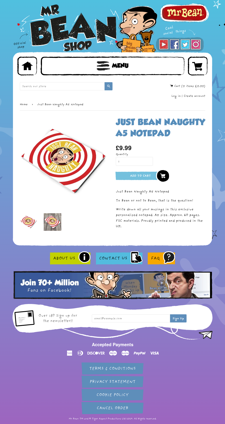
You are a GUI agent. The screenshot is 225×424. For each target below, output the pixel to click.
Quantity (122, 154)
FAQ (155, 258)
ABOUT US (64, 258)
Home (24, 104)
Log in (176, 96)
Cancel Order (112, 408)
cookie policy (112, 395)
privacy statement (113, 382)
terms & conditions (112, 368)
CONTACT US (113, 258)
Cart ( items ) (189, 86)
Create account (194, 96)
